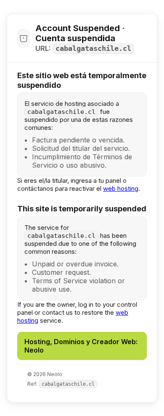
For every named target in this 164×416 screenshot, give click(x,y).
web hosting (120, 188)
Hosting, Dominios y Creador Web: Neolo (81, 345)
